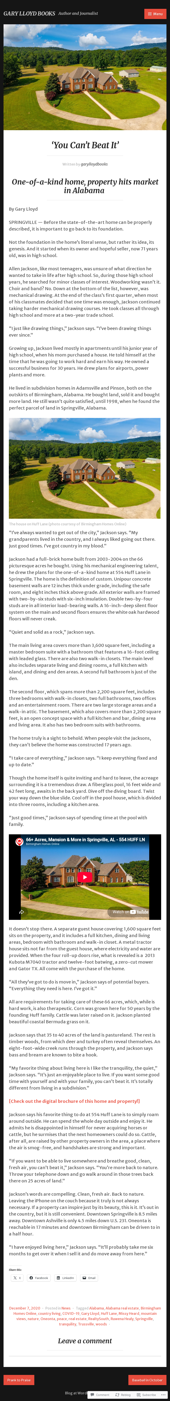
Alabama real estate (122, 1308)
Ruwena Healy (122, 1319)
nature (33, 1319)
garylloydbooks (94, 164)
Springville (144, 1319)
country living (49, 1313)
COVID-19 (70, 1313)
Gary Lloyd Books (29, 13)
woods (101, 1324)
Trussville (86, 1324)
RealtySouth (98, 1319)
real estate (78, 1319)
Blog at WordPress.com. (85, 1393)
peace (62, 1319)
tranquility (67, 1324)
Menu (158, 14)
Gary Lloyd (90, 1313)
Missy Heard (129, 1313)
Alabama (96, 1308)
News (66, 1308)
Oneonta (48, 1319)
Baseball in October (147, 1380)
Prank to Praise (19, 1380)
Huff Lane (109, 1313)
